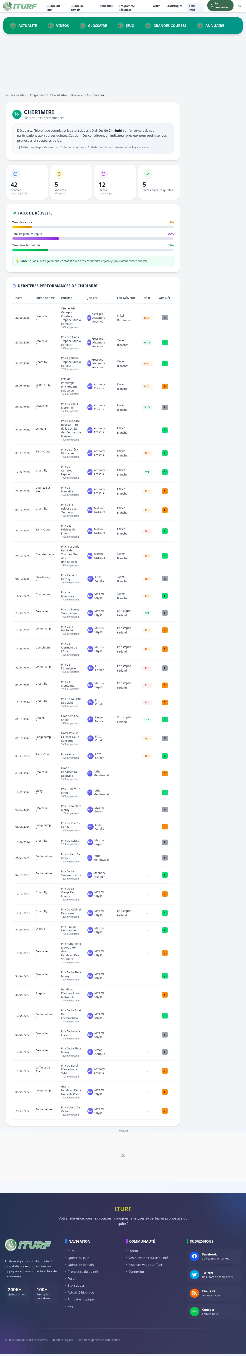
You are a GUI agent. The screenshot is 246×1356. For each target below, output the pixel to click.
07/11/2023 (22, 875)
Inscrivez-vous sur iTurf (145, 1265)
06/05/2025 (22, 685)
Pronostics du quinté (83, 1272)
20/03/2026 (22, 430)
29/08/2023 (22, 930)
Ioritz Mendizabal (101, 773)
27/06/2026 (22, 342)
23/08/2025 (22, 613)
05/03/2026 (22, 453)
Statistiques (174, 6)
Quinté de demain (77, 8)
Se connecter (221, 5)
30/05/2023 (22, 995)
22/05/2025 (22, 668)
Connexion (136, 1272)
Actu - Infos (192, 8)
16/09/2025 (22, 596)
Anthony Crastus (99, 386)
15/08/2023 (22, 953)
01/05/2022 (22, 1092)
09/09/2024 (22, 756)
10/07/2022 (22, 1052)
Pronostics (106, 6)
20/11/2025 (22, 531)
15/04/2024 (22, 842)
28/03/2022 (22, 1111)
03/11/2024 (22, 719)
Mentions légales (63, 1340)
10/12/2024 (22, 702)
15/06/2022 (22, 1071)
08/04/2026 (22, 407)
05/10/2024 (22, 738)
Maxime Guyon (99, 595)
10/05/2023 (22, 1016)
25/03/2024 (22, 858)
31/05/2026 (22, 363)
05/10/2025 (22, 578)
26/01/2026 (22, 491)
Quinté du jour (53, 8)
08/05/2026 (22, 386)
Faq (70, 1306)
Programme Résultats (127, 8)
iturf (71, 1251)
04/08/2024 (22, 773)
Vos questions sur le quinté (148, 1258)
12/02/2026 (22, 472)
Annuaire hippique (81, 1299)
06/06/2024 (22, 826)
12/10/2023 (22, 894)
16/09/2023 (22, 913)
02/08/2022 (22, 1035)
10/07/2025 (22, 630)
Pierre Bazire (99, 719)
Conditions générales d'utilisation (98, 1340)
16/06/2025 (22, 649)
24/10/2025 (22, 556)
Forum (156, 6)
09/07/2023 (22, 976)
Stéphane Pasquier (99, 875)
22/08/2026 (22, 317)
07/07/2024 (22, 809)
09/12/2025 (22, 510)
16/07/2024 (22, 792)
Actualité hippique (81, 1292)
